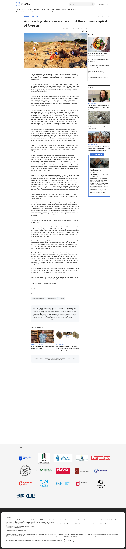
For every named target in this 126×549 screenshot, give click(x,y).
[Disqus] (55, 384)
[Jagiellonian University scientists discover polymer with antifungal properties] (99, 100)
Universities (92, 144)
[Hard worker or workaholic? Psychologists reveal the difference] (99, 72)
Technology (72, 9)
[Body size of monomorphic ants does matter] (99, 120)
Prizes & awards (46, 12)
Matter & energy (61, 9)
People (54, 12)
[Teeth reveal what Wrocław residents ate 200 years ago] (42, 341)
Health (43, 9)
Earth (52, 9)
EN (109, 4)
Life (48, 9)
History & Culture (27, 9)
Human (36, 9)
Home (99, 16)
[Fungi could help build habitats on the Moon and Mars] (99, 60)
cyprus (62, 298)
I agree (69, 540)
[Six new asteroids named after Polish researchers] (99, 78)
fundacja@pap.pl (46, 536)
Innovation (35, 12)
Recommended (96, 154)
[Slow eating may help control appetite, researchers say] (99, 46)
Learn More (59, 540)
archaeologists (52, 298)
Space (18, 9)
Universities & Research (23, 12)
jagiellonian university (38, 298)
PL (106, 4)
